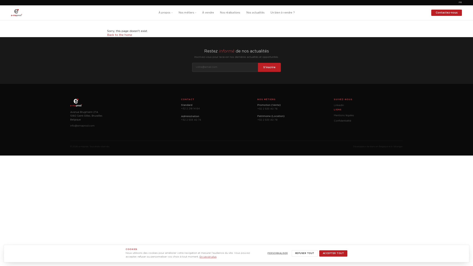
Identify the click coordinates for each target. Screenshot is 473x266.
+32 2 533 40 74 (191, 120)
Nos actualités (255, 13)
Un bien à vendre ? (282, 13)
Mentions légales (344, 116)
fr (460, 3)
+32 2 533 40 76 (267, 109)
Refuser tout (304, 253)
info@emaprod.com (82, 126)
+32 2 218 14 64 (190, 109)
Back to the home (119, 35)
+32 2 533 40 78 (267, 120)
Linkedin (339, 105)
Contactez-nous (446, 13)
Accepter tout (333, 253)
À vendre (208, 13)
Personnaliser (278, 253)
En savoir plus (208, 257)
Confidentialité (342, 121)
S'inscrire (269, 67)
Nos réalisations (230, 13)
